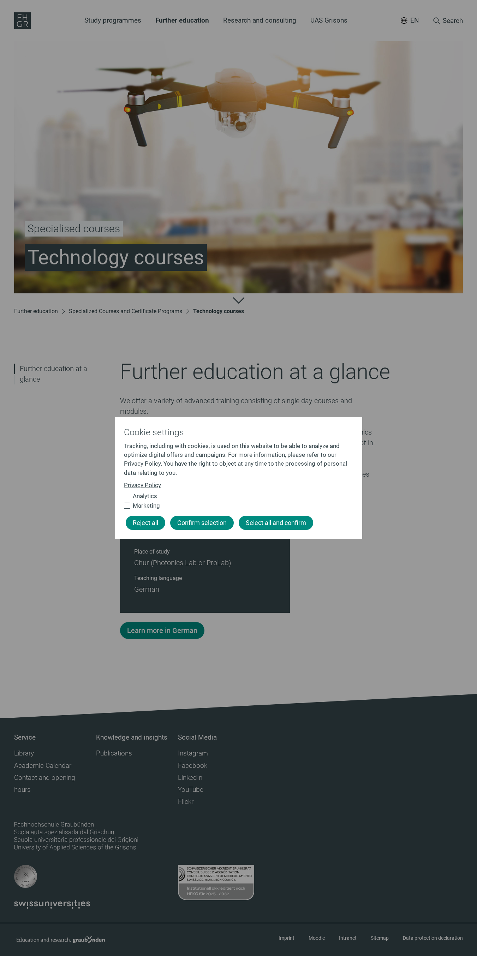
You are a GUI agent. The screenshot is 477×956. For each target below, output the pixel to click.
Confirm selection (202, 522)
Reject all (145, 522)
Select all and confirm (276, 522)
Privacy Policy (142, 485)
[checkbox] (235, 496)
